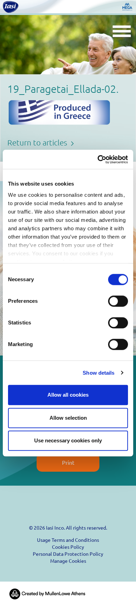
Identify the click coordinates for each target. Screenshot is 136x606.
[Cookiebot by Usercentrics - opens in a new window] (98, 159)
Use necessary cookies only (68, 440)
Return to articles (38, 142)
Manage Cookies (68, 561)
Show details (98, 373)
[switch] (118, 301)
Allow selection (68, 418)
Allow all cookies (68, 395)
